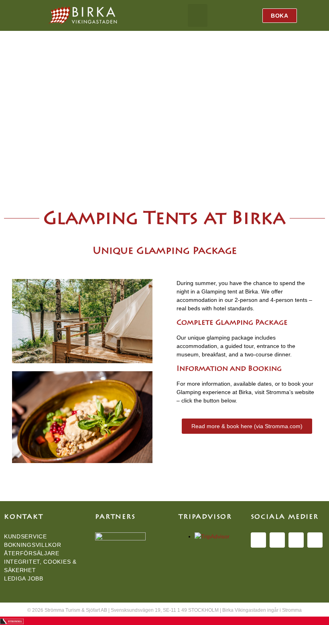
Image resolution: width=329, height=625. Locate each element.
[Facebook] (258, 540)
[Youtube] (296, 540)
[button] (197, 15)
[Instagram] (277, 540)
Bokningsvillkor (32, 545)
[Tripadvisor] (315, 540)
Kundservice (25, 536)
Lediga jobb (23, 578)
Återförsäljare (31, 553)
